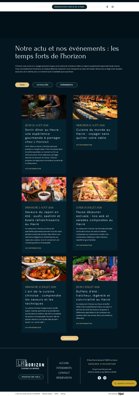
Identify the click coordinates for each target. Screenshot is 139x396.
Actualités (42, 85)
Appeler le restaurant (125, 383)
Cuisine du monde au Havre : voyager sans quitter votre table (93, 134)
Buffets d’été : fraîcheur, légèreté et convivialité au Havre (93, 295)
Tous (22, 85)
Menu (121, 8)
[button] (69, 338)
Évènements (66, 85)
